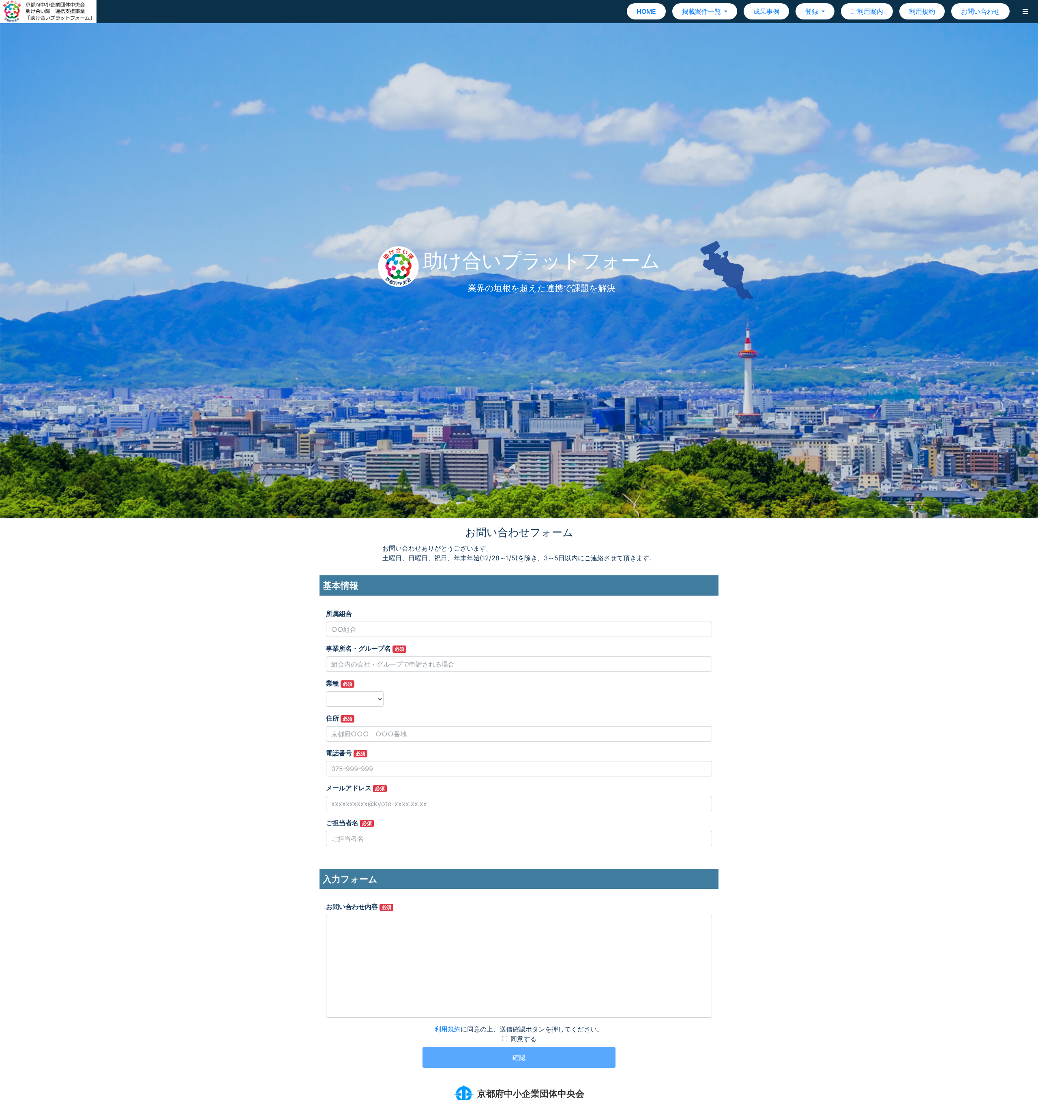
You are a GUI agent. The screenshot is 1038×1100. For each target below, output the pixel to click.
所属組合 (339, 613)
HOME (646, 11)
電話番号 (345, 753)
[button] (1025, 11)
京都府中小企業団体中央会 (530, 1093)
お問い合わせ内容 (358, 907)
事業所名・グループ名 (365, 648)
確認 (519, 1057)
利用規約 (922, 11)
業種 (339, 683)
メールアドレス (355, 788)
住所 (339, 718)
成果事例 (766, 11)
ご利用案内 (867, 11)
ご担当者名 (349, 823)
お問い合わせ (980, 11)
